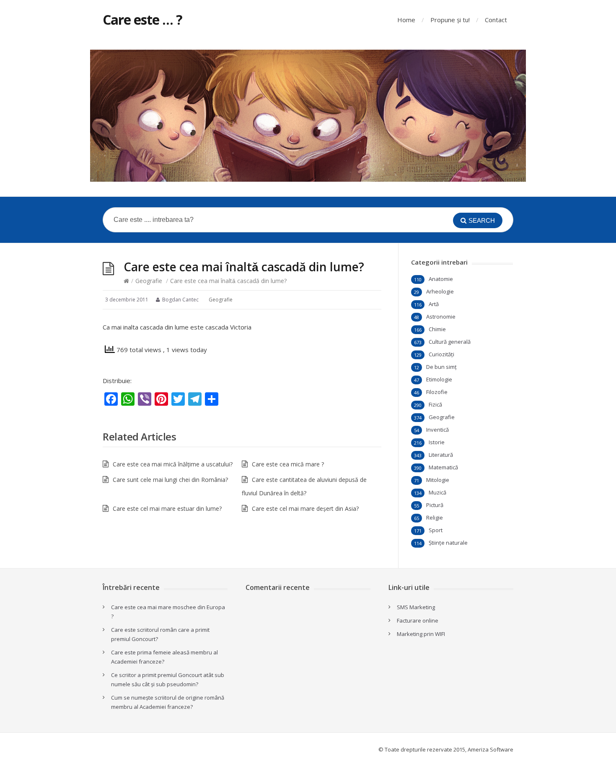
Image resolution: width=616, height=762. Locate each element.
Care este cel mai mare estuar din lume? (167, 508)
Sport (436, 530)
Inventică (437, 429)
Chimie (437, 329)
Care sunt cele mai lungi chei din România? (170, 480)
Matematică (443, 467)
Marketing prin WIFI (421, 634)
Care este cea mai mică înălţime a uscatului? (173, 464)
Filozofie (437, 392)
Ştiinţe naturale (448, 542)
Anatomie (441, 279)
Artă (434, 304)
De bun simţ (441, 367)
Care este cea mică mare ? (288, 464)
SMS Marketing (416, 607)
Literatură (441, 454)
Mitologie (437, 480)
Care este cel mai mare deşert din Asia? (305, 508)
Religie (434, 517)
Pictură (434, 505)
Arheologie (440, 291)
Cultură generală (450, 341)
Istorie (437, 442)
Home (406, 19)
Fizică (435, 404)
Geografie (148, 281)
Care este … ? (142, 19)
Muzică (437, 492)
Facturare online (417, 620)
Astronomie (441, 316)
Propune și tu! (450, 19)
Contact (496, 19)
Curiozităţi (441, 354)
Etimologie (439, 379)
